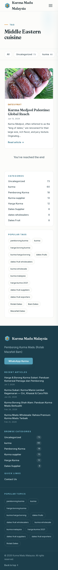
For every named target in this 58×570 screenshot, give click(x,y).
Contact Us (10, 479)
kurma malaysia (18, 276)
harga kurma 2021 (19, 283)
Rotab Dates (16, 304)
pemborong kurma (19, 240)
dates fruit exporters (20, 297)
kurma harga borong (20, 254)
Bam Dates (33, 304)
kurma (47, 54)
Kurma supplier (29, 198)
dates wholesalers (29, 214)
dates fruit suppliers (20, 290)
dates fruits (41, 254)
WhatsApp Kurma (19, 361)
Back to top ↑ (11, 565)
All (8, 54)
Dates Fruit (29, 220)
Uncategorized (26, 54)
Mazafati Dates (18, 311)
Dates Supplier (29, 209)
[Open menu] (50, 5)
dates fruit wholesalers (21, 261)
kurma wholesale (19, 269)
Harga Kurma (29, 203)
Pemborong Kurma (29, 192)
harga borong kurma (20, 247)
